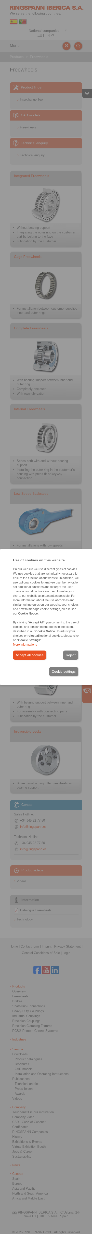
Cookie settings (64, 671)
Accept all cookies (29, 655)
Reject (71, 655)
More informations (25, 644)
